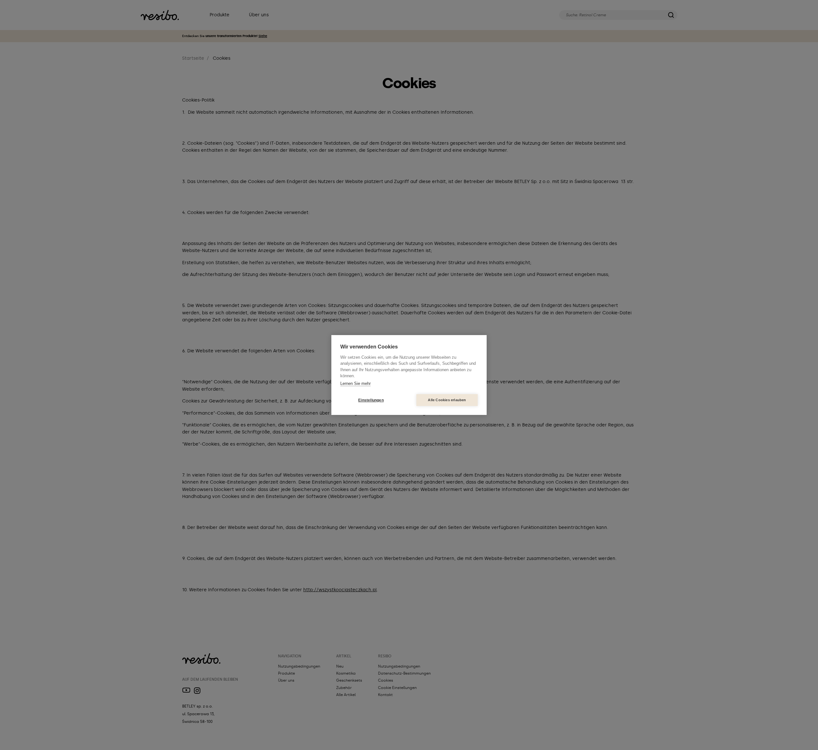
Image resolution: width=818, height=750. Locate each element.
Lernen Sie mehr (355, 383)
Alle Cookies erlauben (447, 400)
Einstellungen (371, 400)
